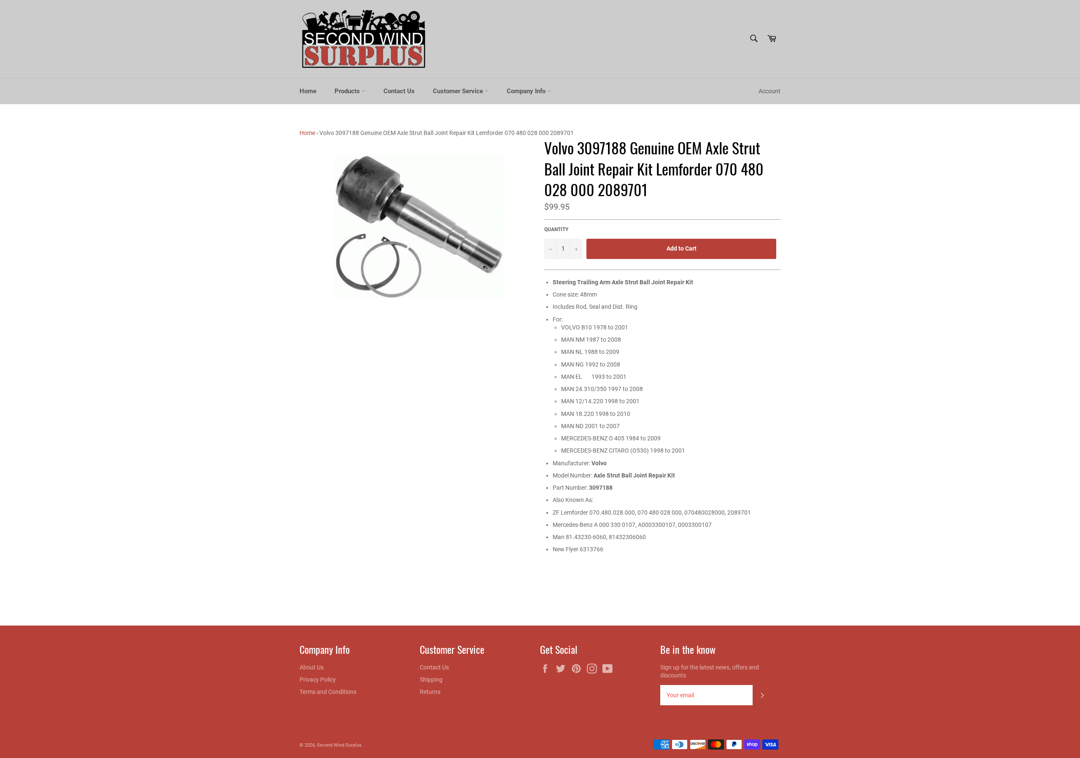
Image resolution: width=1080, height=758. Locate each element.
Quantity (556, 229)
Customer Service (459, 91)
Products (348, 91)
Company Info (527, 91)
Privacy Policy (318, 679)
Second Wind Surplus (339, 745)
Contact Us (399, 91)
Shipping (431, 679)
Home (308, 91)
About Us (312, 667)
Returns (430, 691)
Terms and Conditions (328, 691)
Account (769, 91)
